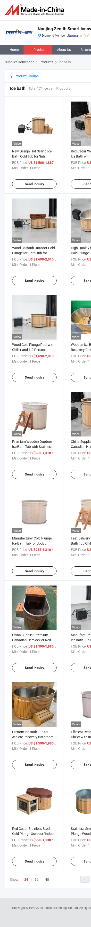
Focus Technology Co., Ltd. (61, 908)
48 (47, 879)
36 (37, 879)
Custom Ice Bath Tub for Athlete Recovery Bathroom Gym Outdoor (32, 736)
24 (26, 879)
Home (14, 49)
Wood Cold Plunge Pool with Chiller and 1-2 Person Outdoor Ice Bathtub (33, 349)
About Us (64, 49)
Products (40, 49)
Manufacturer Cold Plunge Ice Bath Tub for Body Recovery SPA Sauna (32, 543)
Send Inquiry (34, 184)
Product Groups (26, 76)
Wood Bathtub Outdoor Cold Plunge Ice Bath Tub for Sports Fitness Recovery (33, 253)
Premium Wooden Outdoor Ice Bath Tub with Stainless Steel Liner (32, 446)
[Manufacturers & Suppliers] (35, 9)
